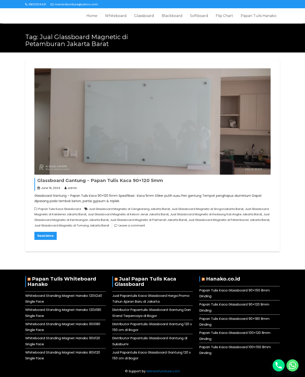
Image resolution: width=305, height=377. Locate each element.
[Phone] (279, 365)
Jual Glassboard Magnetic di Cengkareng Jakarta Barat (129, 209)
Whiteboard (116, 16)
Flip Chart (224, 16)
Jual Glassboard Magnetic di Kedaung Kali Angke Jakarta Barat (216, 214)
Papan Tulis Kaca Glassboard (59, 209)
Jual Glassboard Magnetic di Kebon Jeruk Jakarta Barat (128, 214)
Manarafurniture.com (163, 371)
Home (91, 16)
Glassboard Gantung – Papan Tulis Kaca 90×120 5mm (100, 180)
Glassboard (144, 16)
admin (72, 188)
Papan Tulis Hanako (258, 16)
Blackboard (172, 16)
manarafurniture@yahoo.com (76, 4)
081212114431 (37, 4)
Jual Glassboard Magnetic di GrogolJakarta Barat (207, 209)
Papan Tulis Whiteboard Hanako (61, 281)
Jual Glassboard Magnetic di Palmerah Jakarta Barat (148, 220)
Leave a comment (132, 225)
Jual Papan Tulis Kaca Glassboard (145, 281)
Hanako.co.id (223, 279)
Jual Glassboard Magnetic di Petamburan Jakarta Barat (228, 220)
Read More (46, 236)
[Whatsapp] (292, 365)
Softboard (199, 16)
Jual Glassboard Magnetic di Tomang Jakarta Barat (71, 225)
